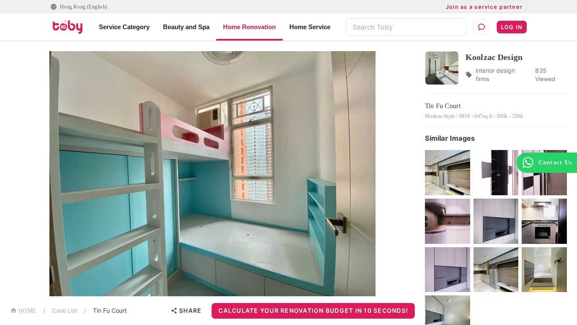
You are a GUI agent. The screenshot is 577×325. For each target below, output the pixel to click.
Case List (64, 310)
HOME (27, 311)
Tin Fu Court (110, 310)
